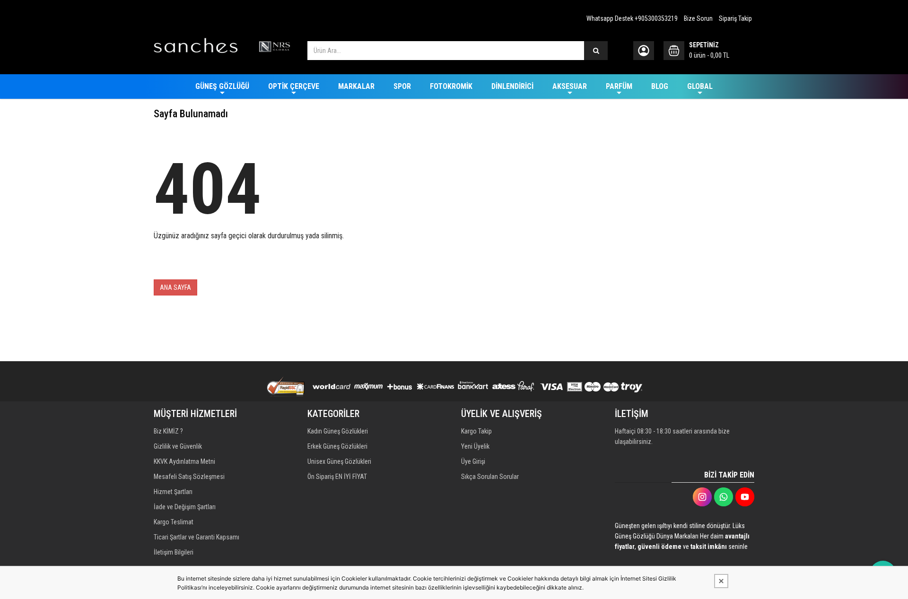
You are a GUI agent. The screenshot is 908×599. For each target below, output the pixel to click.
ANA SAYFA (175, 287)
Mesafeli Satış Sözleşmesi (189, 476)
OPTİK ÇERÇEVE (293, 86)
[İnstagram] (702, 496)
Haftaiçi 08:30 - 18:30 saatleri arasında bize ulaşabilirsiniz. (672, 436)
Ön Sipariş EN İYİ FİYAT (337, 476)
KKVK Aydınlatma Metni (184, 461)
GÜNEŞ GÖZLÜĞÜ (222, 86)
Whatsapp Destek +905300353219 (632, 18)
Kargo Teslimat (173, 522)
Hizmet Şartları (173, 491)
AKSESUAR (569, 86)
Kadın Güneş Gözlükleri (337, 431)
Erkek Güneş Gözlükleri (337, 446)
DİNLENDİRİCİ (512, 86)
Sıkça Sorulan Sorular (490, 476)
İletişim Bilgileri (173, 552)
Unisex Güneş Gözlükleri (339, 461)
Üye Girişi (473, 461)
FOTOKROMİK (451, 86)
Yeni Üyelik (475, 446)
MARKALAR (356, 86)
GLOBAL (700, 86)
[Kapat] (721, 581)
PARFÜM (619, 86)
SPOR (402, 86)
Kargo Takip (476, 431)
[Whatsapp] (723, 496)
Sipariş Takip (735, 18)
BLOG (659, 86)
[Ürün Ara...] (596, 50)
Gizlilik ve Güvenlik (178, 446)
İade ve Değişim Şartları (185, 507)
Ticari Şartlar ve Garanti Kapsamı (196, 537)
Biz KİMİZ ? (168, 431)
